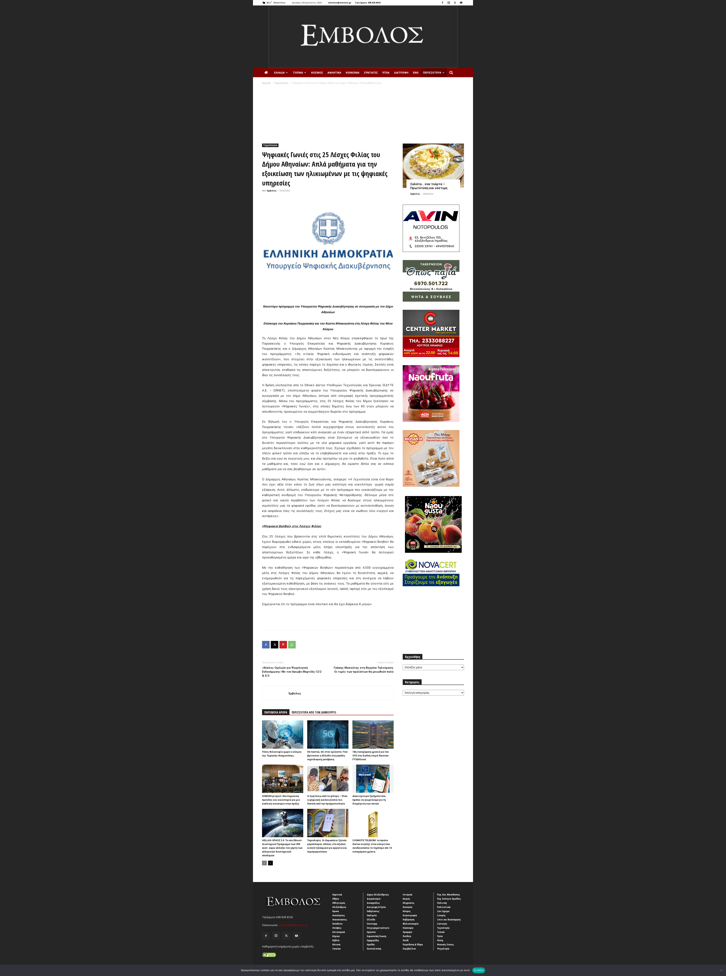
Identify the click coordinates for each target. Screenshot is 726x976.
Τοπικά (298, 72)
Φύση (440, 940)
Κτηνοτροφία (410, 915)
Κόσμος (317, 72)
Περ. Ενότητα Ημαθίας (449, 898)
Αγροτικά (337, 894)
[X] (455, 2)
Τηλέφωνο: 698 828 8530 (367, 2)
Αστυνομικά (338, 932)
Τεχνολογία (281, 83)
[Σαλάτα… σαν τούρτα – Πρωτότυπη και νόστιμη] (433, 166)
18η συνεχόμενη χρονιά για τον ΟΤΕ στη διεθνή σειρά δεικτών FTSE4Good (370, 755)
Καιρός (406, 898)
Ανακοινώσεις (339, 919)
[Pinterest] (283, 644)
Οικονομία (408, 927)
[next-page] (270, 863)
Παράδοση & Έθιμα (413, 944)
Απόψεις (336, 927)
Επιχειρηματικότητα (378, 927)
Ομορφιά (407, 932)
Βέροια (336, 936)
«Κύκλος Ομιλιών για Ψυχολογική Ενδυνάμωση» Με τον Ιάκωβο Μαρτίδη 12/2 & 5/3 (292, 671)
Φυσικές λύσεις (445, 944)
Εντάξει (478, 970)
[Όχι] (721, 970)
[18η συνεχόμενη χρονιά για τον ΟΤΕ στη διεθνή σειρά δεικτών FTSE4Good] (373, 734)
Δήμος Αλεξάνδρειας (378, 894)
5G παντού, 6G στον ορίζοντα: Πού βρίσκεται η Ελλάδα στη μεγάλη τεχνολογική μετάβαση (327, 755)
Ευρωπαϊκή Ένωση (376, 936)
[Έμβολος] (363, 36)
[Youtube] (461, 2)
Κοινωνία (352, 72)
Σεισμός (441, 915)
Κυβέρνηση (408, 919)
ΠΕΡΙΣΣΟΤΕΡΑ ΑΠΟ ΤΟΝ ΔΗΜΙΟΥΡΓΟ (314, 712)
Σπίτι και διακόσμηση (449, 919)
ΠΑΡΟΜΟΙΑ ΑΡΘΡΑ (275, 712)
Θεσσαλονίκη (374, 948)
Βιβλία (336, 940)
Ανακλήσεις (338, 915)
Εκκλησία (372, 915)
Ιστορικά (407, 894)
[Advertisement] (363, 113)
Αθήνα (335, 898)
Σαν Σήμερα (443, 911)
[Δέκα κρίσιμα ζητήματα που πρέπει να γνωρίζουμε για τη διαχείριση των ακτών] (373, 779)
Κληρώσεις (408, 903)
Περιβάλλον (409, 948)
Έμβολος (272, 190)
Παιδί (406, 940)
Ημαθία (371, 944)
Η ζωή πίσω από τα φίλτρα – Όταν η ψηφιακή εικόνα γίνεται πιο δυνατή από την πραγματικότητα (327, 800)
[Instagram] (448, 2)
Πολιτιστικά (444, 907)
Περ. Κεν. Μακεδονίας (448, 894)
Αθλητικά (334, 72)
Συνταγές (371, 72)
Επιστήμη (372, 923)
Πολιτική (442, 903)
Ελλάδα (279, 72)
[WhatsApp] (292, 644)
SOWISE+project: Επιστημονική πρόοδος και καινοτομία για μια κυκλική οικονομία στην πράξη (281, 800)
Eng (415, 72)
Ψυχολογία (443, 948)
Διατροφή (401, 72)
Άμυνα (335, 911)
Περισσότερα (432, 72)
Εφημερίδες (373, 940)
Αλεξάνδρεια (339, 907)
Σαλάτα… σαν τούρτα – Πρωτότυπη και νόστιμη (428, 186)
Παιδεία (407, 936)
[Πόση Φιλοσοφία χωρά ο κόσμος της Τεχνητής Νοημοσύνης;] (282, 734)
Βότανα (336, 944)
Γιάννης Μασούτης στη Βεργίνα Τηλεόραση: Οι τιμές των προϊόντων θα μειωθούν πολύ (364, 669)
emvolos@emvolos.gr (339, 2)
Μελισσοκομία (411, 923)
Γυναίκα (336, 948)
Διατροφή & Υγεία (376, 907)
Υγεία (385, 72)
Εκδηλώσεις (373, 911)
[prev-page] (264, 863)
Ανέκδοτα (337, 923)
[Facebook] (442, 2)
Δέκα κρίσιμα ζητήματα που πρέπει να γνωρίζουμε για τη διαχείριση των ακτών (369, 800)
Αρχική (266, 83)
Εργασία (371, 932)
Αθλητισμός (338, 903)
